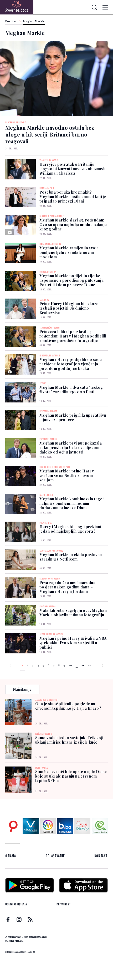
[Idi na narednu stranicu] (102, 666)
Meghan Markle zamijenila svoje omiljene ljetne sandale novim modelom (69, 252)
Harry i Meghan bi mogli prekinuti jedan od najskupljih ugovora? (71, 529)
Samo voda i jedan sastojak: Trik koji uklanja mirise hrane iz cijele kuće (69, 739)
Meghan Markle (34, 21)
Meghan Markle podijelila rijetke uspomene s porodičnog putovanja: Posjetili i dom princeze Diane (72, 280)
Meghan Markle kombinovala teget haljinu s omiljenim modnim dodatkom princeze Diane (71, 503)
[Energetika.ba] (100, 826)
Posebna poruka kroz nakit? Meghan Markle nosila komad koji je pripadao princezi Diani (72, 196)
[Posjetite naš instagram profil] (19, 919)
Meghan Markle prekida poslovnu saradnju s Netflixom (70, 557)
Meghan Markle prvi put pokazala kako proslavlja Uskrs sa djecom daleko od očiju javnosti (70, 448)
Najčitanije (22, 689)
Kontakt (101, 856)
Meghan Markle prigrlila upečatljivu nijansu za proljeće (72, 417)
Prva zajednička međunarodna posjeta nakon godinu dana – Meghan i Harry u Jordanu (67, 587)
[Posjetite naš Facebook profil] (8, 919)
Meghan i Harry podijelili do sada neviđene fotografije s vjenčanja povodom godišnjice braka (70, 364)
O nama (10, 856)
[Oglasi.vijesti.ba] (13, 826)
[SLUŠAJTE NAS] (48, 826)
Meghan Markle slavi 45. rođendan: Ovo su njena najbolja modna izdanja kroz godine (73, 224)
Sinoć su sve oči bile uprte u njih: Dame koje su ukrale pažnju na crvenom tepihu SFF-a (71, 776)
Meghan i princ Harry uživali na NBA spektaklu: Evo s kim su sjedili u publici (73, 643)
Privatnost (63, 904)
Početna (11, 21)
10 (70, 665)
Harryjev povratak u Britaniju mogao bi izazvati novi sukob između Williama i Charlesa (73, 168)
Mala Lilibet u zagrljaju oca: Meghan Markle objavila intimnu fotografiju (73, 612)
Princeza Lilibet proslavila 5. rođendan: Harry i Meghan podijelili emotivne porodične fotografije (72, 336)
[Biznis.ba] (65, 826)
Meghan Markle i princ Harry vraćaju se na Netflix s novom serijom (66, 475)
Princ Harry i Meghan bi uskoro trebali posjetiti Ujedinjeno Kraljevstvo (69, 308)
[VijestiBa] (31, 826)
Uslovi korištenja (16, 904)
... (76, 666)
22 (89, 665)
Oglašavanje (55, 856)
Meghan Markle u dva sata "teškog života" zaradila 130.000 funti (71, 389)
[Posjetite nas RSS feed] (30, 919)
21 (82, 665)
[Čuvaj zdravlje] (82, 826)
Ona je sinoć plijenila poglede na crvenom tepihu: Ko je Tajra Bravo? (68, 706)
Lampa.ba (31, 952)
